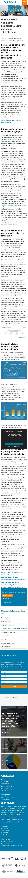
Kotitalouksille (5, 843)
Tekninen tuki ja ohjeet (7, 643)
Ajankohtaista (4, 826)
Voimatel (12, 819)
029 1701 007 (4, 781)
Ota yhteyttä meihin (7, 595)
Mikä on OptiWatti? (6, 839)
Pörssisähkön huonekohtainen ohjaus (13, 612)
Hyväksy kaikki (14, 443)
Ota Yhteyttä (4, 834)
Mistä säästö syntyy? (7, 625)
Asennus (3, 639)
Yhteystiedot (4, 832)
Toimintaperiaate (6, 618)
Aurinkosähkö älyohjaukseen (9, 632)
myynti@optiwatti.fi (6, 783)
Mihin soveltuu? (5, 621)
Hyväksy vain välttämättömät (14, 446)
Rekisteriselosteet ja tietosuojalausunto (11, 845)
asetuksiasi (14, 438)
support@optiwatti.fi (6, 790)
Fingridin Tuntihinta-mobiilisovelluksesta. (13, 206)
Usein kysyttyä (5, 646)
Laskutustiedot (5, 830)
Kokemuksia (4, 636)
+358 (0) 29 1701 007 (9, 602)
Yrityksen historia (5, 828)
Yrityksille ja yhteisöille (7, 841)
